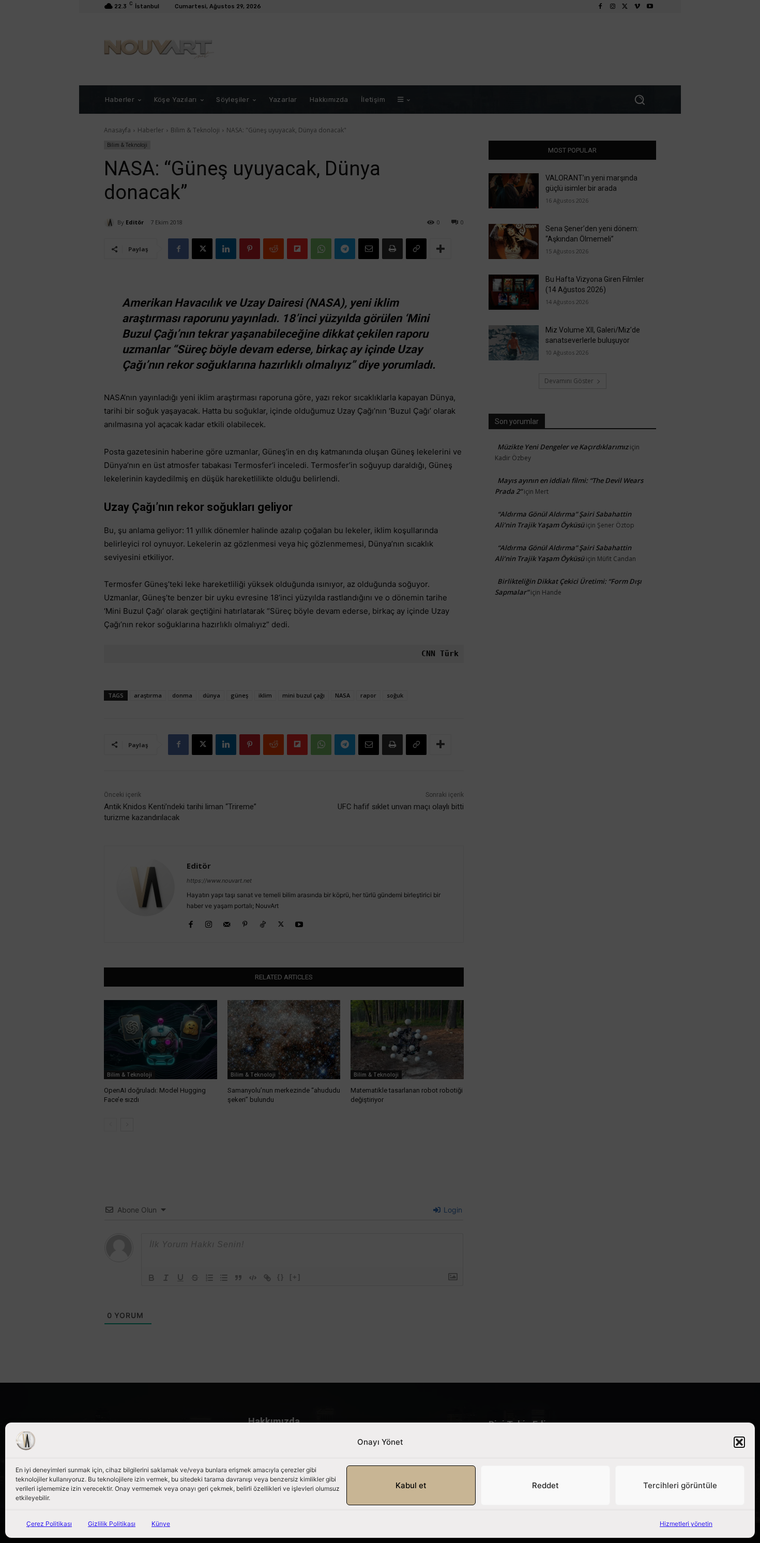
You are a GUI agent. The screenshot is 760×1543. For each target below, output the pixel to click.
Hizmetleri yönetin (686, 1523)
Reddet (545, 1485)
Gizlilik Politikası (111, 1523)
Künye (160, 1523)
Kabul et (411, 1485)
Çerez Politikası (49, 1523)
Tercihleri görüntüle (680, 1485)
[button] (739, 1442)
